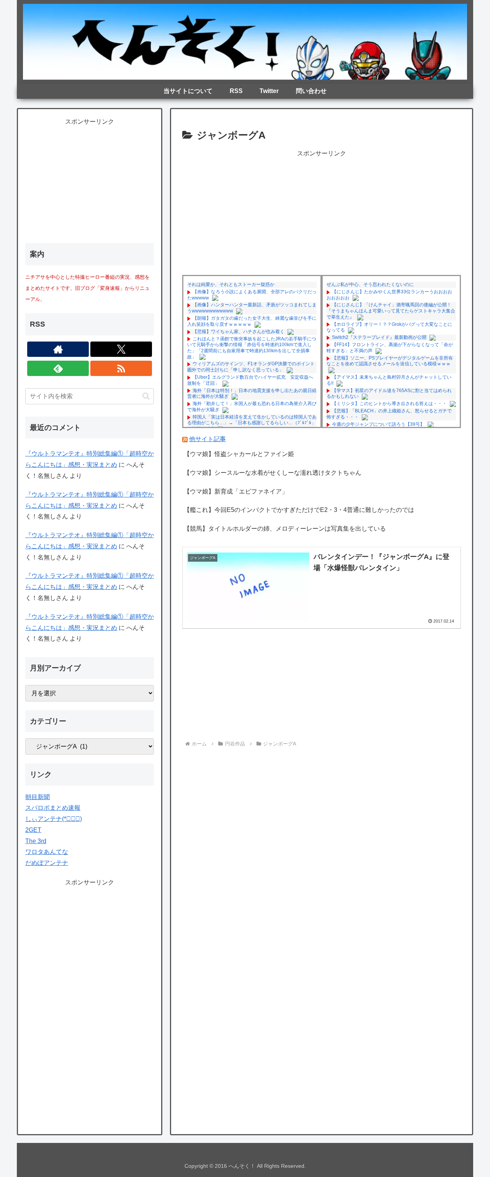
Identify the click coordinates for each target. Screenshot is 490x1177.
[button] (146, 396)
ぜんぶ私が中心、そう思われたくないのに (370, 284)
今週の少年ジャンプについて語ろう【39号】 (378, 424)
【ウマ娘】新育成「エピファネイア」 (236, 491)
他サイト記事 (207, 439)
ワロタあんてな (46, 851)
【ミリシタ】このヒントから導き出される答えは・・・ (389, 403)
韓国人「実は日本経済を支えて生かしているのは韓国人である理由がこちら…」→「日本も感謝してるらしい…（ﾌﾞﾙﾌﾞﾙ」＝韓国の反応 (252, 423)
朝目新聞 (37, 797)
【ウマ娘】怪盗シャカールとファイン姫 (239, 454)
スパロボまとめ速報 (52, 807)
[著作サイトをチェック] (58, 349)
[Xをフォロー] (121, 349)
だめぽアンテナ (46, 863)
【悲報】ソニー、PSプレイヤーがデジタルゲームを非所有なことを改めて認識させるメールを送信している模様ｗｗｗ (390, 361)
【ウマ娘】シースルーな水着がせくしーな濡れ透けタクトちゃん (272, 472)
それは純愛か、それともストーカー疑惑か (230, 284)
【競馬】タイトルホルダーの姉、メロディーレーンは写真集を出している (285, 528)
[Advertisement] (321, 212)
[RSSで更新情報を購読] (121, 368)
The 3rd (35, 841)
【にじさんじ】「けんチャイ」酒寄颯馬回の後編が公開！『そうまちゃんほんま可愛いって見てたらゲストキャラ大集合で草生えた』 (391, 310)
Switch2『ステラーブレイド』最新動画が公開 (379, 337)
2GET (33, 830)
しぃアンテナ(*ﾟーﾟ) (53, 819)
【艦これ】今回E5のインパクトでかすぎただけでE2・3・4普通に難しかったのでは (299, 510)
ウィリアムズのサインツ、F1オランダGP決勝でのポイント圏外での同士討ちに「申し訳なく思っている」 (251, 367)
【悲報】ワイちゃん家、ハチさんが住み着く (238, 331)
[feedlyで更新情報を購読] (58, 368)
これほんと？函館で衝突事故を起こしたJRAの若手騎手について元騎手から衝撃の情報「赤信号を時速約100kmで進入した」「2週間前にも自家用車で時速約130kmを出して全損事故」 (251, 348)
